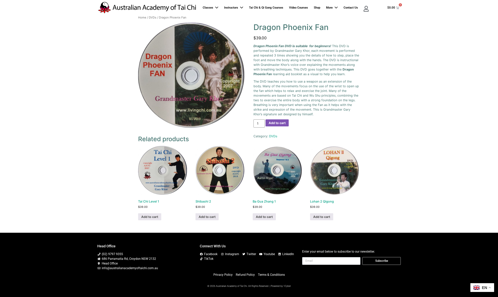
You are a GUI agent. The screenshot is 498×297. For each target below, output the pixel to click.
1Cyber (287, 286)
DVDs (152, 17)
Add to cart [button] (149, 217)
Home (142, 17)
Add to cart (277, 123)
